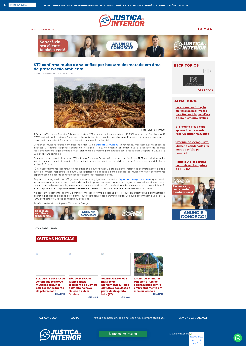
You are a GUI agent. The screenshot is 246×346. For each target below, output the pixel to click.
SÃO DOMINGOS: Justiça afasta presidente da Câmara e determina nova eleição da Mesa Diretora (83, 286)
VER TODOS (205, 90)
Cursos (160, 5)
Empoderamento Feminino (82, 5)
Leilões (171, 5)
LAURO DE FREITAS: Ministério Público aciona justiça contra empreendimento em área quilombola (148, 285)
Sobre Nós (59, 5)
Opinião (149, 5)
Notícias (121, 5)
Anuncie (183, 5)
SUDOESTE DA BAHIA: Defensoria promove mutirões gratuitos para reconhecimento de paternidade (50, 285)
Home (47, 5)
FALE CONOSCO (47, 318)
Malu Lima (41, 73)
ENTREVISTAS (135, 5)
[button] (40, 5)
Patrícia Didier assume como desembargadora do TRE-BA (191, 165)
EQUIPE (74, 318)
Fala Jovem (106, 5)
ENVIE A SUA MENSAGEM (193, 318)
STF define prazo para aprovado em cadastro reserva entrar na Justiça (192, 130)
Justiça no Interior (124, 333)
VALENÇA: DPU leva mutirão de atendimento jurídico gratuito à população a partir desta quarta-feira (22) (115, 286)
